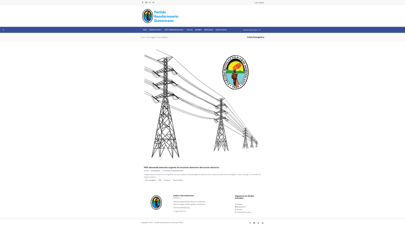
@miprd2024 (241, 207)
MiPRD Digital (208, 30)
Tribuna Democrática (250, 30)
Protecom (167, 180)
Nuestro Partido (155, 30)
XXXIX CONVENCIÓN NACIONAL (174, 30)
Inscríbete (198, 30)
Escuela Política (221, 30)
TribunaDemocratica (243, 212)
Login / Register (259, 3)
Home (143, 37)
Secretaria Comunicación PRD (173, 171)
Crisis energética (150, 180)
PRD (160, 180)
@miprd (239, 204)
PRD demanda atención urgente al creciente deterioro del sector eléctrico (181, 167)
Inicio (145, 30)
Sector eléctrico (178, 180)
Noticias (190, 30)
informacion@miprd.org (181, 208)
